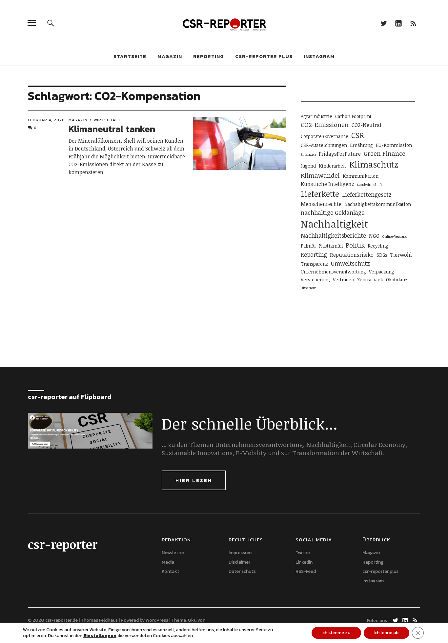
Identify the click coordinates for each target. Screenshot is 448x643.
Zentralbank (370, 279)
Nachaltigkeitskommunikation (377, 204)
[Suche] (50, 22)
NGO (374, 235)
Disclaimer (239, 562)
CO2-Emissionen (325, 124)
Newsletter (173, 552)
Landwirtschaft (369, 184)
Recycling (378, 246)
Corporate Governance (324, 136)
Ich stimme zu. (336, 632)
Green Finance (384, 153)
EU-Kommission (394, 145)
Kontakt (170, 571)
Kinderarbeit (332, 166)
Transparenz (314, 264)
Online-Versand (394, 236)
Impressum (240, 552)
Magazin (169, 56)
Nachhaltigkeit (334, 223)
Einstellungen (99, 636)
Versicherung (315, 279)
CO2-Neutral (366, 125)
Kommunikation (360, 176)
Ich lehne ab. (386, 632)
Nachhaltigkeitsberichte (333, 235)
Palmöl (308, 246)
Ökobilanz (396, 279)
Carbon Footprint (353, 116)
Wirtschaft (107, 120)
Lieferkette (320, 194)
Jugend (308, 166)
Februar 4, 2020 (46, 120)
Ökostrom (308, 288)
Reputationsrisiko (352, 254)
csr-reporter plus (264, 56)
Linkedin (398, 22)
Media (168, 562)
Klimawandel (320, 175)
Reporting (208, 56)
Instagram (319, 56)
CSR (357, 135)
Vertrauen (343, 279)
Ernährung (361, 145)
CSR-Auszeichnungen (324, 145)
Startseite (129, 56)
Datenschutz (242, 571)
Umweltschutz (350, 263)
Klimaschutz (373, 164)
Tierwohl (401, 254)
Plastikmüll (330, 246)
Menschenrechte (321, 204)
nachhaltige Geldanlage (332, 212)
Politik (355, 245)
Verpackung (381, 272)
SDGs (382, 255)
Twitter (384, 22)
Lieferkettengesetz (367, 194)
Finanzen (308, 154)
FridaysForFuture (340, 153)
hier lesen (193, 480)
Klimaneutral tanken (112, 129)
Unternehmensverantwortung (333, 272)
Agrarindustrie (316, 116)
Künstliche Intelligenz (327, 184)
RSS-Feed (413, 22)
